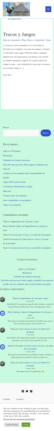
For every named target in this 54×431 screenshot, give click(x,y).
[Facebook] (23, 391)
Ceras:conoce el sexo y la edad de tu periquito (31, 235)
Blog (24, 40)
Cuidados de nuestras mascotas (16, 160)
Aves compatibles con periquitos (17, 200)
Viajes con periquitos (12, 205)
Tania (14, 298)
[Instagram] (31, 391)
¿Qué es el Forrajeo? (12, 151)
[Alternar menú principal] (48, 9)
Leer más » (8, 75)
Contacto (20, 399)
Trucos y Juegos (19, 34)
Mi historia (7, 156)
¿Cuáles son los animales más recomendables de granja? (27, 284)
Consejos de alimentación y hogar (17, 186)
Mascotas (7, 191)
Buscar (6, 127)
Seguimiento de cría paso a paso (25, 221)
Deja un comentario (11, 40)
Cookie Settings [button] (12, 425)
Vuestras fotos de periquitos (15, 196)
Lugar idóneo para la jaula (14, 182)
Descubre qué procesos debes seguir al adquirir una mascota (27, 280)
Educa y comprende (35, 40)
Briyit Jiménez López (12, 226)
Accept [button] (26, 425)
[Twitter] (27, 391)
